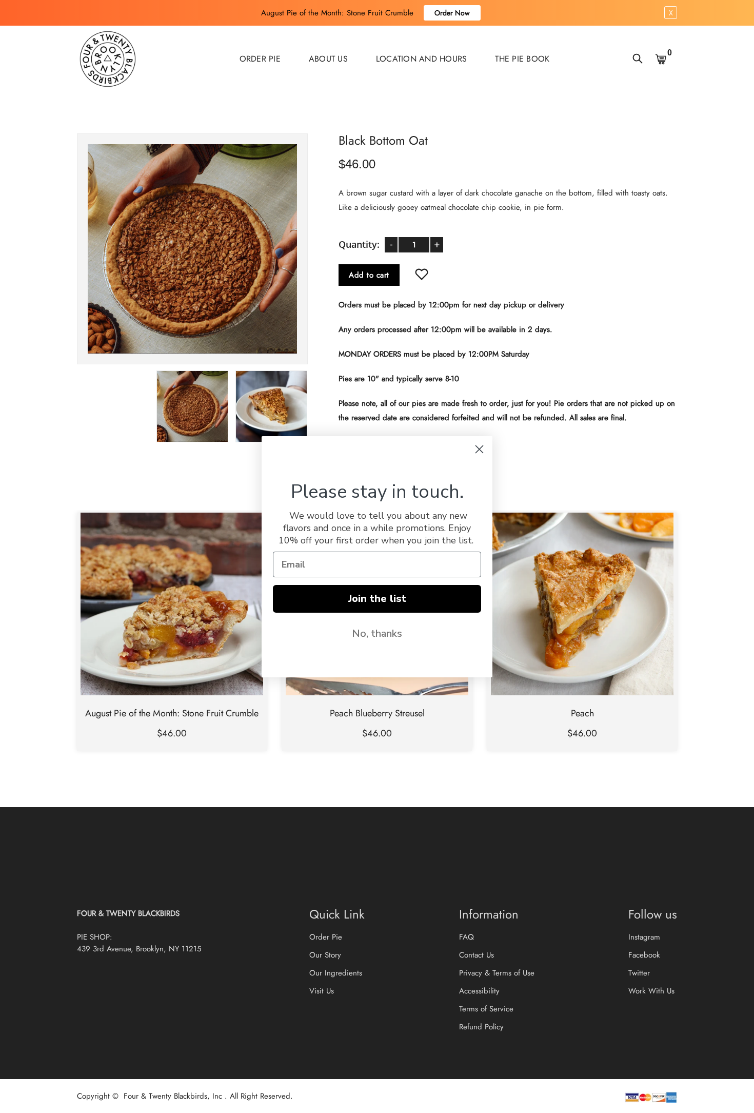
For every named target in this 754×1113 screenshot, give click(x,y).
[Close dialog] (479, 449)
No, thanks (377, 633)
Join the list (377, 599)
